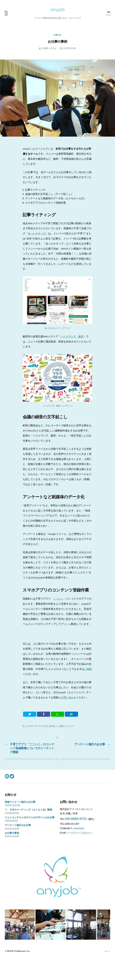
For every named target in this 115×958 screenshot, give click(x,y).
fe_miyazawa (77, 828)
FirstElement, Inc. (22, 951)
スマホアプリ (32, 726)
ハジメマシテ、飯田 (72, 336)
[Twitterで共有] (29, 714)
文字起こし (53, 726)
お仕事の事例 (12, 833)
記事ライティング (67, 726)
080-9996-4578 (75, 819)
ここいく (58, 598)
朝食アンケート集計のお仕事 (20, 802)
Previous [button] (8, 924)
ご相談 (88, 669)
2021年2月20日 (69, 48)
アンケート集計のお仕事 (18, 825)
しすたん (52, 48)
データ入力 (43, 726)
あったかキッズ (37, 233)
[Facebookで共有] (43, 714)
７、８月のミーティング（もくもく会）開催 (28, 809)
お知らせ (57, 35)
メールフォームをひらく (79, 832)
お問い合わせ (68, 697)
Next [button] (106, 924)
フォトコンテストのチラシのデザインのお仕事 (29, 817)
